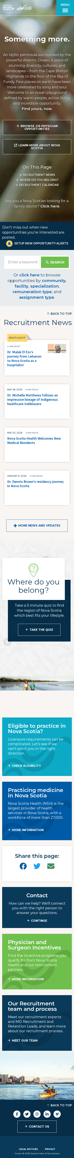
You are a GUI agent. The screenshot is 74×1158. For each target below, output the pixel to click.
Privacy (50, 1149)
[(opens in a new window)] (23, 866)
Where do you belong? (39, 180)
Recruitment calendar (39, 185)
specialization (44, 286)
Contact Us (39, 1126)
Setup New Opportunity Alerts (41, 243)
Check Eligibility (26, 765)
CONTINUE (39, 920)
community (54, 280)
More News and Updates (39, 525)
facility (21, 286)
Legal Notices (28, 1149)
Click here (49, 206)
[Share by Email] (50, 866)
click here (29, 275)
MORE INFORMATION (28, 830)
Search (57, 262)
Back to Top (61, 313)
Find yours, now (37, 109)
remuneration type (32, 291)
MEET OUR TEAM (25, 1040)
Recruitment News (39, 175)
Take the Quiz (41, 629)
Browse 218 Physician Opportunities (39, 127)
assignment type (36, 297)
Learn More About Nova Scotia (39, 147)
